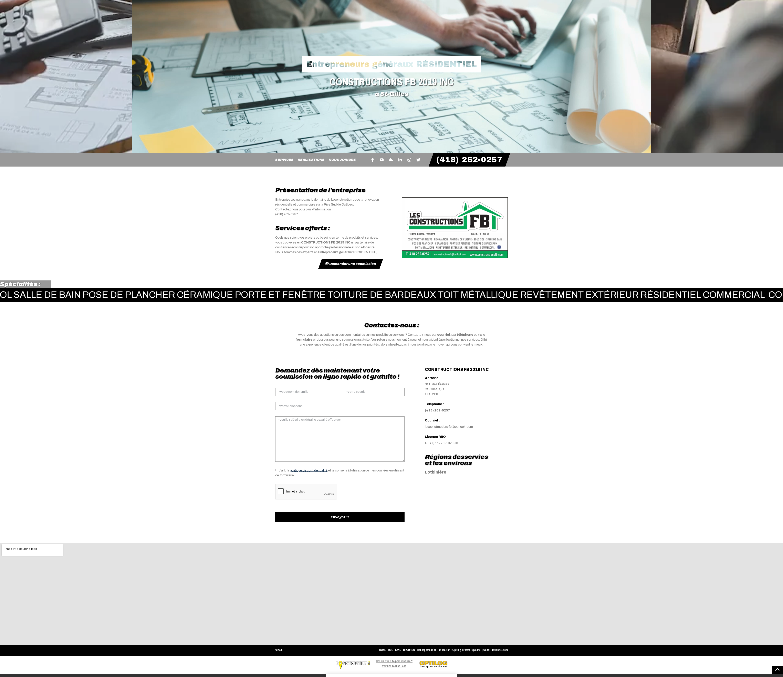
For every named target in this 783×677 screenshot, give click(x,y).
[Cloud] (391, 160)
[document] (391, 675)
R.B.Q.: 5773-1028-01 (442, 443)
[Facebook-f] (372, 160)
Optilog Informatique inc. (466, 650)
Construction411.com (495, 650)
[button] (391, 675)
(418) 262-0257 (437, 410)
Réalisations (311, 159)
